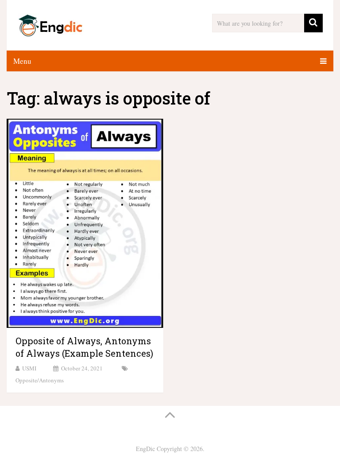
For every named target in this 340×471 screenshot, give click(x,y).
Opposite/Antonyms (39, 380)
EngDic (145, 448)
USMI (29, 368)
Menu (22, 61)
